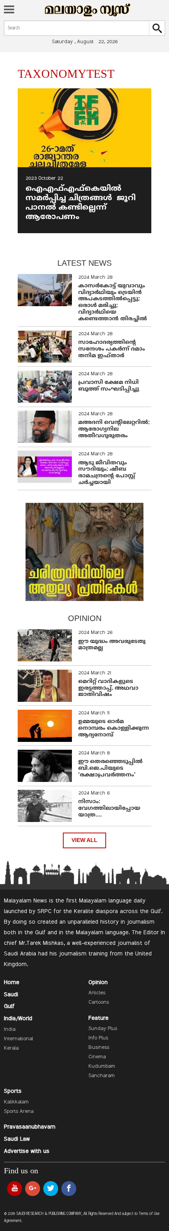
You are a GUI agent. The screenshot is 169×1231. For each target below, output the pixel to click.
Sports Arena (18, 1112)
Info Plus (98, 1038)
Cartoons (98, 1002)
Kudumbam (101, 1066)
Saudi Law (17, 1139)
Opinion (98, 982)
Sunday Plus (102, 1029)
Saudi (11, 994)
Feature (98, 1018)
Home (11, 982)
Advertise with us (27, 1151)
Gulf (9, 1006)
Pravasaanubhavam (29, 1127)
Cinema (97, 1057)
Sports (13, 1091)
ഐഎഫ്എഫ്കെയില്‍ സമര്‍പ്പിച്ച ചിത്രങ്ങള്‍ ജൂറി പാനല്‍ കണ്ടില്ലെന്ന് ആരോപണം (81, 203)
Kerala (11, 1048)
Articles (96, 993)
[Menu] (9, 10)
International (18, 1039)
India (9, 1029)
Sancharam (101, 1076)
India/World (18, 1018)
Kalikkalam (16, 1102)
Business (98, 1048)
